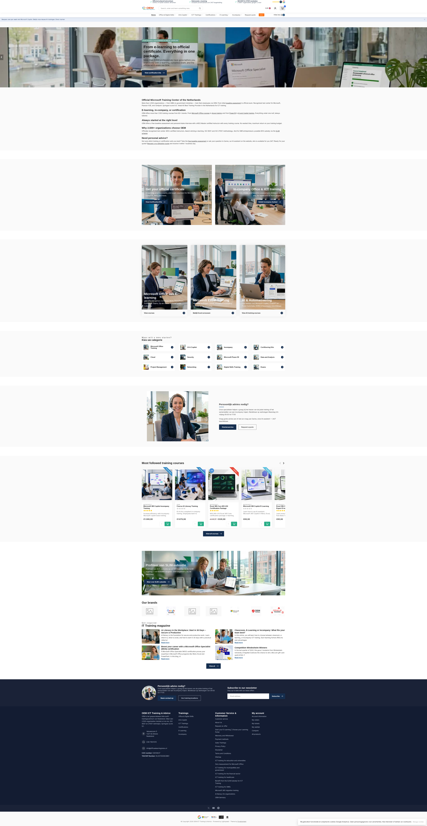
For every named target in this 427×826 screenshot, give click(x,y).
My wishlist (256, 727)
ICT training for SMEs (223, 787)
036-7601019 (151, 742)
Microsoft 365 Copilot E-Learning (256, 506)
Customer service (221, 719)
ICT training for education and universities (230, 760)
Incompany (236, 15)
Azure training (217, 113)
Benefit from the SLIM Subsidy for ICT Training (229, 782)
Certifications (210, 15)
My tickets (255, 723)
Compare (255, 731)
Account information (259, 716)
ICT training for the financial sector (227, 774)
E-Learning (224, 15)
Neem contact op (167, 698)
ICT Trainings (196, 15)
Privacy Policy (220, 746)
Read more (165, 642)
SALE (261, 15)
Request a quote (247, 427)
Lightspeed (225, 821)
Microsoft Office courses (200, 113)
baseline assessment (233, 103)
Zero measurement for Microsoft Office (229, 764)
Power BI (232, 113)
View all (212, 666)
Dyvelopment (242, 821)
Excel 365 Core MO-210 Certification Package (219, 507)
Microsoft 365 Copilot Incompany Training (156, 507)
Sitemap (218, 757)
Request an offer (221, 726)
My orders (255, 720)
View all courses (212, 534)
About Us (218, 722)
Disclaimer (219, 750)
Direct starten (60, 19)
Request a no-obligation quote (158, 143)
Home (153, 15)
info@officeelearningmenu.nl (156, 748)
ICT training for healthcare (224, 777)
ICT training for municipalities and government (227, 769)
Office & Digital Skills (166, 15)
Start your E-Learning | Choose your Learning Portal (231, 731)
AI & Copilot (182, 15)
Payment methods (221, 739)
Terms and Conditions (223, 753)
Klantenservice (227, 427)
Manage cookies (418, 822)
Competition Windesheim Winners (251, 648)
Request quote (250, 15)
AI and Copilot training (246, 113)
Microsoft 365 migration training (227, 790)
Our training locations (189, 698)
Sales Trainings (220, 743)
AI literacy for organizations (225, 794)
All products (256, 734)
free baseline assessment (197, 141)
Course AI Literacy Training (187, 506)
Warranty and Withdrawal (224, 736)
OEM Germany (220, 797)
